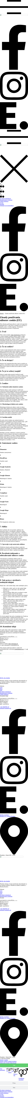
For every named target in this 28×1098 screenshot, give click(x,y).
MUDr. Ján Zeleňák (5, 678)
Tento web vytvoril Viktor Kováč (8, 1062)
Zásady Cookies (4, 1060)
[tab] (14, 1065)
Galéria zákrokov (4, 694)
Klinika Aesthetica (4, 815)
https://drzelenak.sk (16, 335)
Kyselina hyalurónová (5, 691)
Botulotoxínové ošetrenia (6, 693)
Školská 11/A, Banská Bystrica (7, 816)
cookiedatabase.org (19, 649)
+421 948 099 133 (4, 707)
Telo (1, 690)
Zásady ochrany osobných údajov (8, 1061)
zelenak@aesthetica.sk (5, 708)
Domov (2, 313)
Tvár (1, 687)
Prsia (1, 689)
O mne (1, 1094)
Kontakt (2, 1096)
